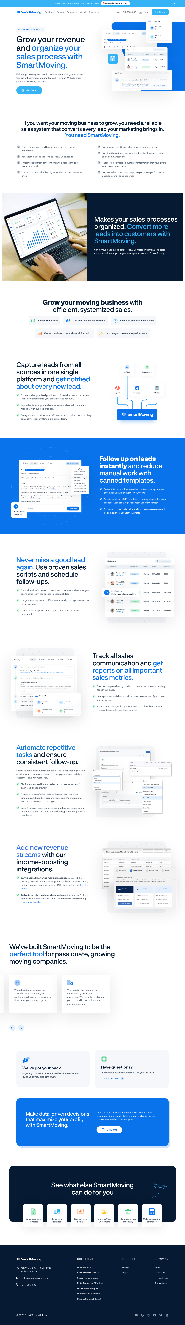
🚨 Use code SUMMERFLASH (115, 3)
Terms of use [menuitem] (161, 1283)
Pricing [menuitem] (125, 1267)
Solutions (49, 12)
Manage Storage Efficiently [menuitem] (89, 1299)
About (83, 12)
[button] (12, 1028)
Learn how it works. (31, 902)
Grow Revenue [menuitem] (84, 1267)
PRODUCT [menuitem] (129, 1259)
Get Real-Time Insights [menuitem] (87, 1288)
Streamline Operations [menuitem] (87, 1278)
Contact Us (72, 12)
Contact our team (110, 1078)
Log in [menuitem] (125, 1272)
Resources (94, 12)
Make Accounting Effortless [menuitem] (90, 1283)
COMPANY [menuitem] (162, 1259)
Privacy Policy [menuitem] (161, 1278)
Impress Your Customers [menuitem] (88, 1293)
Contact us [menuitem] (160, 1272)
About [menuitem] (157, 1267)
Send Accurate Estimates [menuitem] (89, 1272)
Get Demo (160, 12)
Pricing (60, 12)
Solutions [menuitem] (85, 1259)
